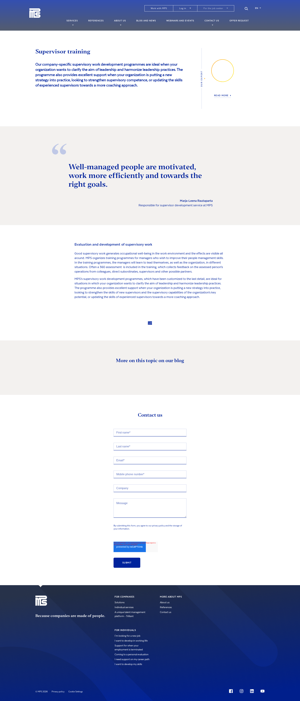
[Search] (246, 8)
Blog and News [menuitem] (146, 20)
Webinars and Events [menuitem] (180, 20)
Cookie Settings (75, 691)
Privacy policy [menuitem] (58, 691)
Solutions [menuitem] (119, 602)
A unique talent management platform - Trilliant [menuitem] (130, 614)
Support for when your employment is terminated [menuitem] (129, 647)
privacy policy (158, 525)
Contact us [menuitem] (212, 20)
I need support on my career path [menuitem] (132, 659)
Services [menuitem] (72, 20)
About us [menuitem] (120, 20)
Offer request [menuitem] (239, 20)
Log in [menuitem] (182, 8)
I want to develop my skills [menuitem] (128, 664)
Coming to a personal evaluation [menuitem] (131, 654)
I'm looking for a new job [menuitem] (127, 636)
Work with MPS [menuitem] (159, 8)
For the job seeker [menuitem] (213, 8)
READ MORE (221, 95)
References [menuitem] (96, 20)
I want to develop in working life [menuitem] (131, 640)
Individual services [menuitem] (124, 607)
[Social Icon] (231, 691)
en (256, 8)
